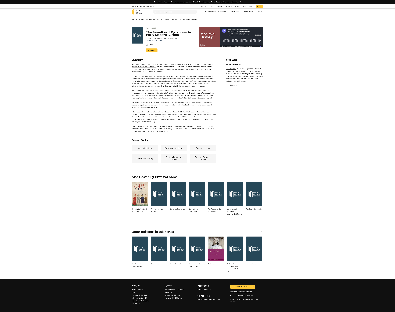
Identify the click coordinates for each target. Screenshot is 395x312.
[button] (255, 177)
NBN (193, 2)
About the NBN (137, 289)
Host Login (168, 292)
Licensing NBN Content (140, 301)
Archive (134, 19)
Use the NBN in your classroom (209, 299)
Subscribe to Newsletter (243, 287)
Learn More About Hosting (174, 289)
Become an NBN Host (172, 295)
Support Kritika (158, 2)
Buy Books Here (180, 2)
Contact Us (136, 304)
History (141, 19)
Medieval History (152, 19)
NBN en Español (203, 2)
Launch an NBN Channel (173, 298)
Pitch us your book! (204, 289)
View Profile (231, 85)
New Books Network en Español (230, 2)
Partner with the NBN (139, 295)
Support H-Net (169, 2)
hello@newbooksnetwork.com (241, 291)
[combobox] (175, 12)
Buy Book (152, 50)
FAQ (133, 292)
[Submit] (155, 12)
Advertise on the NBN (139, 298)
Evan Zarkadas (159, 40)
